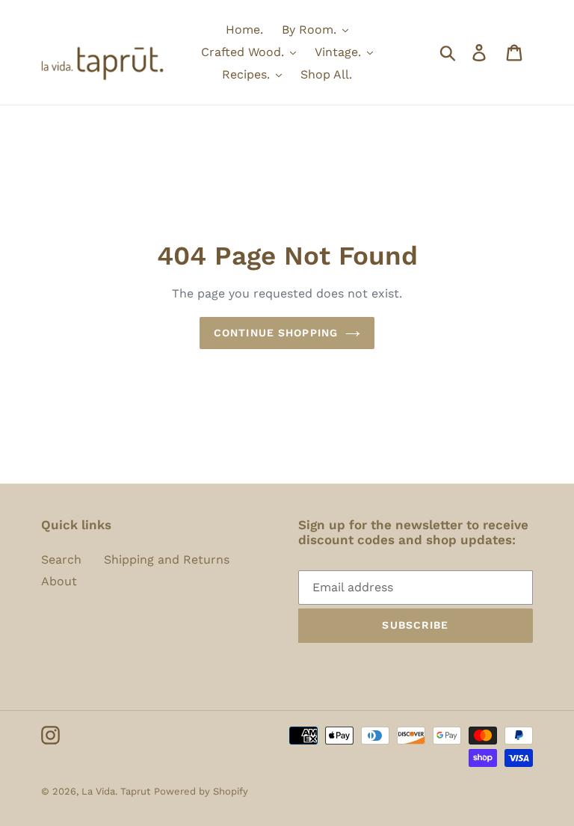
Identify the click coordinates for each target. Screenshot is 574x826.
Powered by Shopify (201, 791)
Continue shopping (276, 333)
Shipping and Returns (166, 559)
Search (61, 559)
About (59, 581)
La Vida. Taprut (115, 791)
